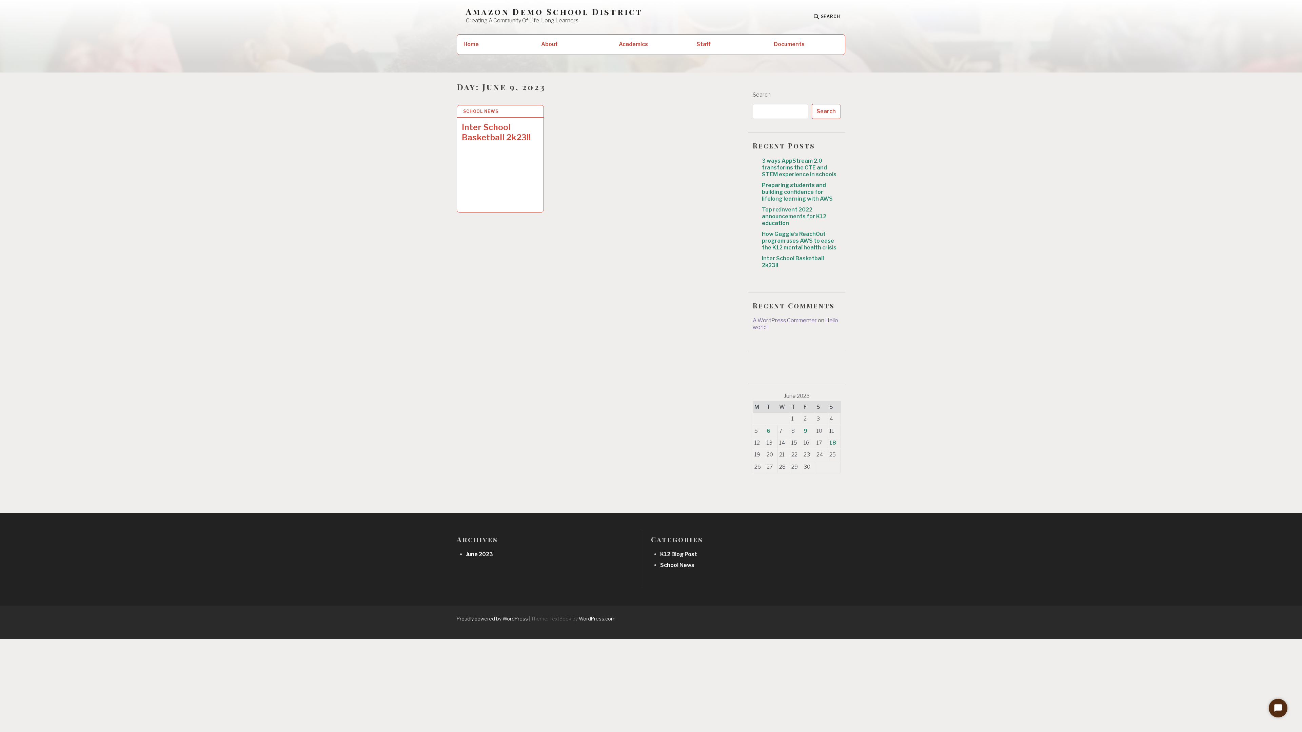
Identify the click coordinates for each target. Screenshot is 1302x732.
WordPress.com (597, 619)
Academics (633, 44)
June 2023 (479, 554)
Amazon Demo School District (554, 11)
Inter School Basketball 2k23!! (496, 132)
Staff (703, 44)
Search (762, 95)
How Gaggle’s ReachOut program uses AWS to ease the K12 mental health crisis (799, 241)
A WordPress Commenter (785, 320)
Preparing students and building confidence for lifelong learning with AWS (797, 192)
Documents (789, 44)
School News (480, 111)
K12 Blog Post (678, 554)
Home (471, 44)
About (549, 44)
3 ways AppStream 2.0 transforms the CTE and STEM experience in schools (799, 168)
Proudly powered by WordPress (492, 619)
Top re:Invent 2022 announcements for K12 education (794, 216)
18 (832, 443)
